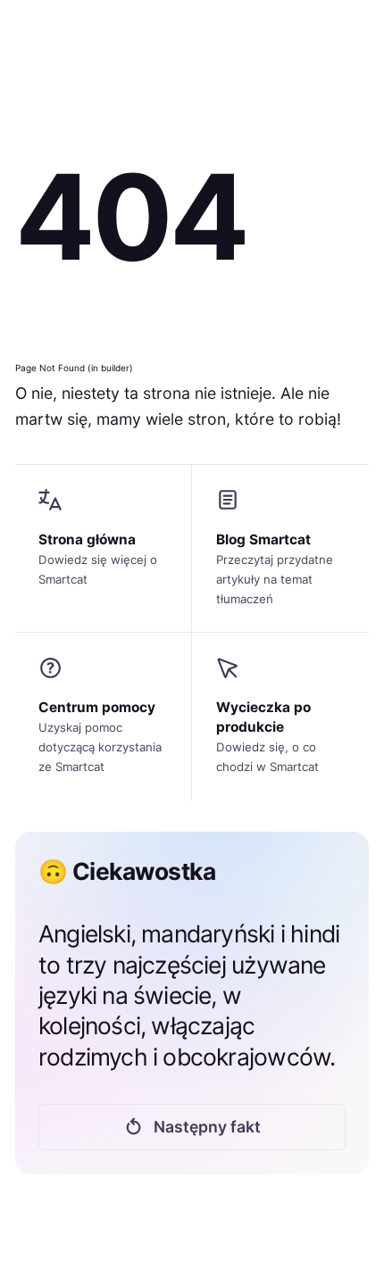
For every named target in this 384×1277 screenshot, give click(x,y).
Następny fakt (207, 1126)
